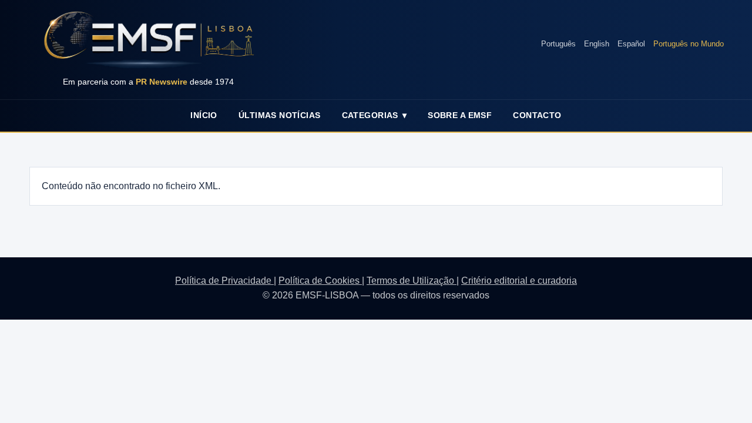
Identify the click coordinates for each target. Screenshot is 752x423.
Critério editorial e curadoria (519, 281)
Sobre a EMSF (460, 115)
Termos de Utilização (411, 281)
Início (203, 115)
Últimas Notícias (280, 115)
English (596, 43)
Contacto (537, 115)
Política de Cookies (320, 281)
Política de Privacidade (224, 281)
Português (558, 43)
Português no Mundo (688, 43)
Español (631, 43)
